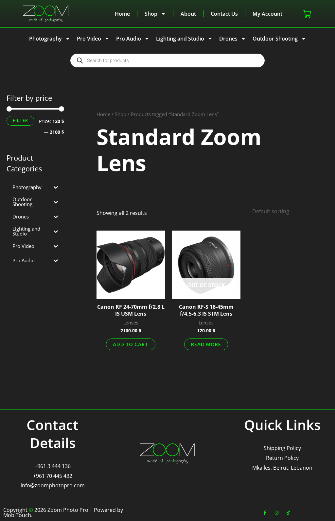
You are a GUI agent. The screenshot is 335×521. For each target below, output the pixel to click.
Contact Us (224, 13)
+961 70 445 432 (52, 475)
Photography (45, 38)
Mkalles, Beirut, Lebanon (282, 467)
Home (122, 13)
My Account (267, 13)
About (188, 13)
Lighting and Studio (180, 38)
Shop (151, 13)
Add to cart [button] (131, 344)
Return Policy (282, 457)
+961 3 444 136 (52, 466)
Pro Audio (128, 38)
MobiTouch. (17, 515)
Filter (20, 120)
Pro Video (89, 38)
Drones (228, 38)
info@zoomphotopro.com (53, 485)
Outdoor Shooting (275, 38)
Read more (206, 344)
